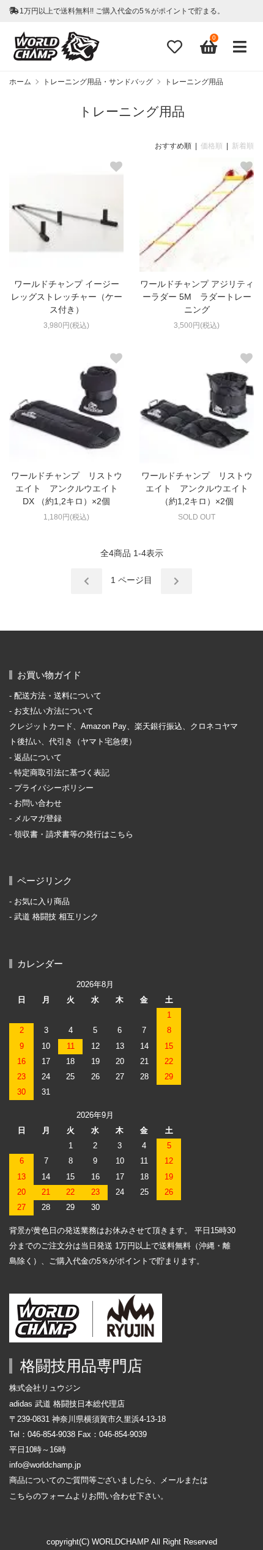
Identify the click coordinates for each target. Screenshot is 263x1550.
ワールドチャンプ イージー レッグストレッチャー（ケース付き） (66, 296)
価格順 (212, 146)
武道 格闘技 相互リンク (56, 917)
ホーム (20, 82)
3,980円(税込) (66, 325)
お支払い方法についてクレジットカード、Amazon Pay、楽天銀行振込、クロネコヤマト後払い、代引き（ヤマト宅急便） (123, 726)
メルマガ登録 (38, 818)
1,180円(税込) (66, 517)
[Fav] (174, 46)
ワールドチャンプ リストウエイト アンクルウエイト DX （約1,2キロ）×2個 (66, 488)
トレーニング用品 (194, 82)
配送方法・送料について (58, 696)
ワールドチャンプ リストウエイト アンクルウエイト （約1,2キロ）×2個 (197, 488)
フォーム (57, 1496)
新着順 (243, 146)
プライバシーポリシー (54, 788)
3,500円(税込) (197, 325)
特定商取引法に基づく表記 (61, 773)
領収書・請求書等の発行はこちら (73, 834)
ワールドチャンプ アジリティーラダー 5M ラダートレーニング (197, 296)
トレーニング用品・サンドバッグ (98, 82)
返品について (38, 757)
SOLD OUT (196, 517)
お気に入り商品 (42, 901)
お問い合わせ (38, 803)
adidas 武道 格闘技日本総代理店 (67, 1404)
